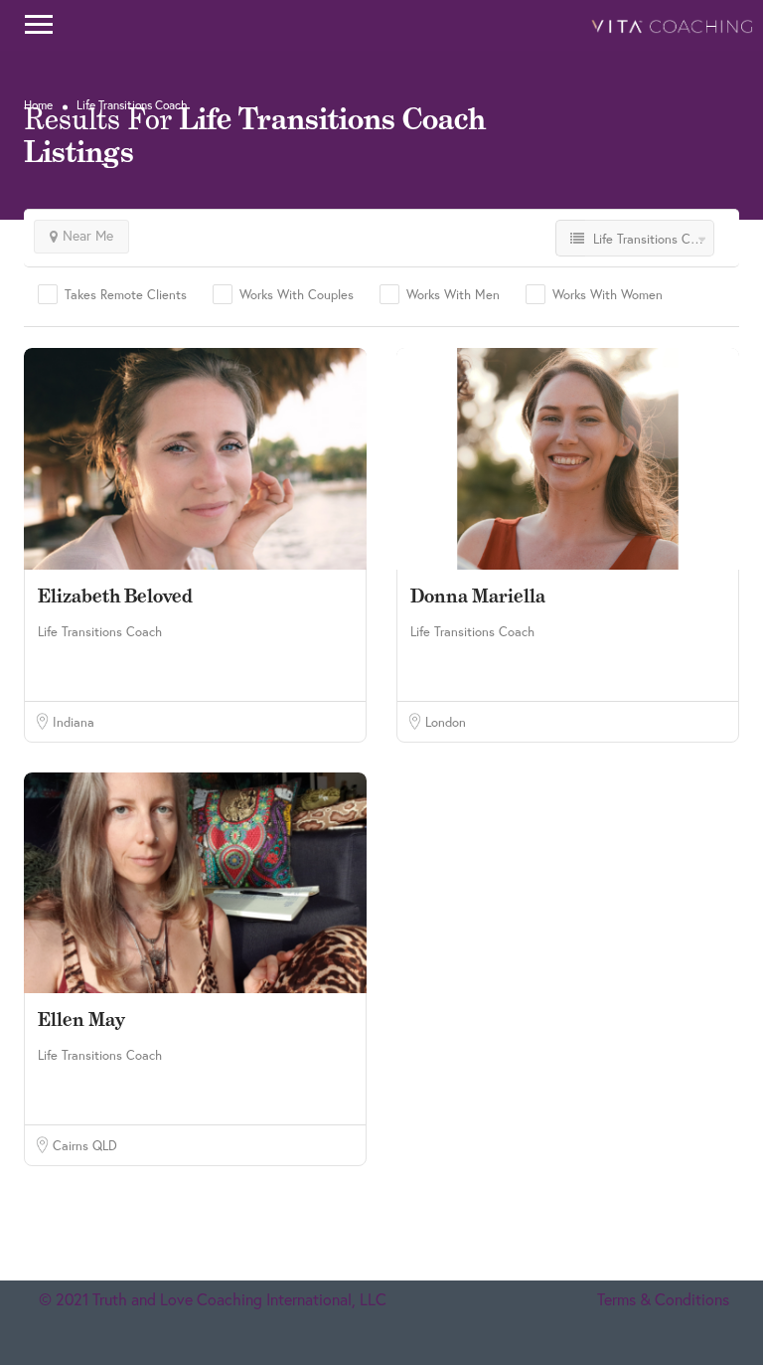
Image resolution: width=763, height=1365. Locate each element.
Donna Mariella (477, 596)
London (445, 722)
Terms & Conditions (663, 1299)
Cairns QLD (85, 1145)
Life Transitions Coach (100, 631)
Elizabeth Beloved (115, 596)
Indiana (73, 722)
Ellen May (81, 1019)
